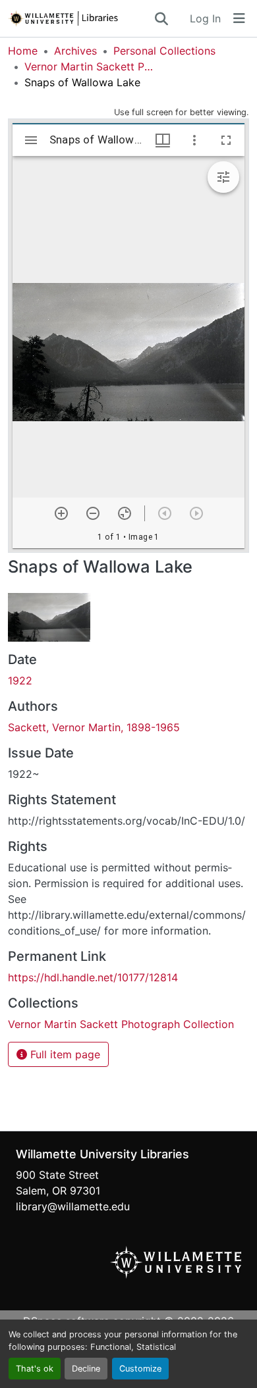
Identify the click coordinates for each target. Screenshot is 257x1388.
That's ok (34, 1369)
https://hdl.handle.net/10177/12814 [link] (93, 977)
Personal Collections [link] (164, 50)
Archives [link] (75, 50)
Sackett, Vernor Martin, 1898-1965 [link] (94, 727)
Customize (140, 1369)
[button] (80, 18)
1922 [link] (20, 680)
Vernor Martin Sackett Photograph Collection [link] (90, 66)
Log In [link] (205, 18)
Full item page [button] (63, 1054)
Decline (86, 1369)
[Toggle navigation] (239, 18)
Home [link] (23, 50)
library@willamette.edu (73, 1206)
